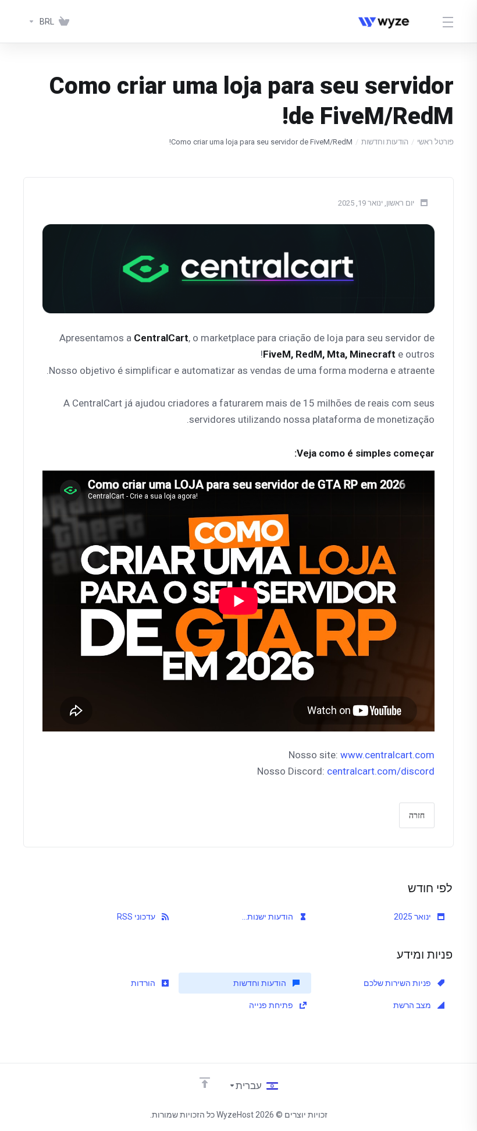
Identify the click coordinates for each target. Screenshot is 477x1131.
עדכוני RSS (137, 916)
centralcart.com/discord (381, 771)
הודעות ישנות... (268, 916)
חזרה (417, 815)
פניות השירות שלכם (398, 983)
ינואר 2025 (413, 916)
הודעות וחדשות (384, 141)
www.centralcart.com (387, 755)
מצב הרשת (413, 1005)
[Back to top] (204, 1083)
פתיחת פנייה (272, 1005)
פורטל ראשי (435, 141)
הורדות (144, 983)
